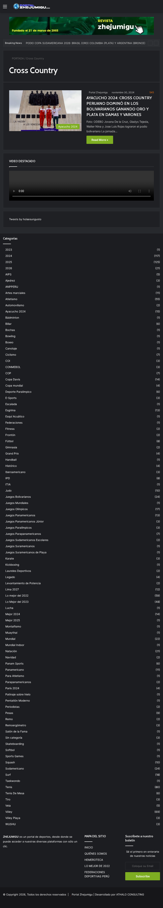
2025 (8, 262)
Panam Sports (14, 663)
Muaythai (11, 632)
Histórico (11, 465)
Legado (10, 577)
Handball (10, 459)
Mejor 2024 (12, 614)
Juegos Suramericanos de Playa (26, 552)
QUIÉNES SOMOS (95, 853)
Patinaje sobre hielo (17, 694)
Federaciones (13, 422)
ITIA (8, 484)
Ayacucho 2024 (15, 311)
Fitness (10, 428)
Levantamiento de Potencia (23, 583)
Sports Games (14, 756)
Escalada (11, 404)
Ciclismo (10, 354)
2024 (8, 255)
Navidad (10, 657)
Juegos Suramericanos (20, 546)
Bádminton (12, 317)
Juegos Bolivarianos (18, 496)
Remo (9, 719)
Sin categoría (13, 737)
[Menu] (5, 7)
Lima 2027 (12, 589)
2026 (8, 268)
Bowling (10, 336)
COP (8, 373)
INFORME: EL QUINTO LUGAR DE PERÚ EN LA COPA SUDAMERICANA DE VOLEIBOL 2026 (81, 43)
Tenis (8, 787)
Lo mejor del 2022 (16, 595)
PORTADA (17, 58)
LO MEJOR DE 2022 (97, 866)
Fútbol (9, 441)
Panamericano (14, 669)
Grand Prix (12, 453)
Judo (8, 490)
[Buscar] (158, 7)
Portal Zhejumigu (98, 92)
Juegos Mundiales (16, 503)
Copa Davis (12, 379)
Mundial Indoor (14, 645)
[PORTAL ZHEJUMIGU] (32, 6)
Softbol (10, 750)
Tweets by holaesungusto (25, 219)
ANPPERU (11, 286)
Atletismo (11, 299)
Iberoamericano (15, 472)
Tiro (7, 799)
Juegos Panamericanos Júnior (24, 521)
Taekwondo (12, 780)
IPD (7, 478)
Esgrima (10, 410)
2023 (8, 249)
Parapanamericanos (18, 682)
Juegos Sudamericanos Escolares (26, 540)
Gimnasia (11, 447)
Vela (8, 805)
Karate (9, 558)
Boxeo (9, 342)
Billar (8, 323)
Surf (8, 774)
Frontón (10, 435)
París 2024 (12, 688)
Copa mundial (14, 385)
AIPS (8, 274)
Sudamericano (14, 768)
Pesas (9, 713)
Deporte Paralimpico (18, 391)
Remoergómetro (15, 725)
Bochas (10, 330)
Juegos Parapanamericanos (23, 533)
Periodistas (12, 706)
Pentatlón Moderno (17, 700)
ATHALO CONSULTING (130, 894)
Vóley (8, 811)
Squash (10, 762)
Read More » (99, 139)
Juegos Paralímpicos (18, 527)
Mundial (10, 638)
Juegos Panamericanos (20, 515)
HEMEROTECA (93, 859)
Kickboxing (12, 564)
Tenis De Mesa (14, 793)
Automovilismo (14, 305)
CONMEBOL (13, 367)
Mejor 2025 (12, 620)
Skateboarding (14, 743)
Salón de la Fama (16, 731)
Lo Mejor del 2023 (17, 601)
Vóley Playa (12, 818)
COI (7, 360)
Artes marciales (15, 292)
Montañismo (13, 626)
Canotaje (11, 348)
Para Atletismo (14, 675)
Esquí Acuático (14, 416)
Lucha (9, 608)
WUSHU (10, 824)
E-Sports (10, 398)
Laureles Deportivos (18, 570)
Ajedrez (10, 280)
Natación (11, 651)
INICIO (88, 847)
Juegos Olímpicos (16, 509)
